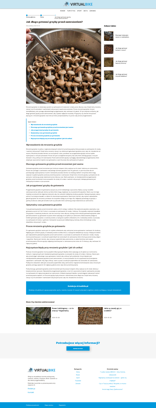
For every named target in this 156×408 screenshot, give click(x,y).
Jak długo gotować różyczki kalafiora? (121, 75)
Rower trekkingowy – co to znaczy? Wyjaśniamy (63, 309)
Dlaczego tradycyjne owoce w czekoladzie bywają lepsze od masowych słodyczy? (122, 36)
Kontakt (31, 392)
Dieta (86, 11)
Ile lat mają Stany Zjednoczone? (112, 389)
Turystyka (71, 11)
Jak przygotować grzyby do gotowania (44, 130)
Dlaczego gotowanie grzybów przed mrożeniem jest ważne (52, 127)
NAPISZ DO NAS (78, 348)
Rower (62, 11)
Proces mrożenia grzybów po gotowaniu (45, 136)
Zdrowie (92, 11)
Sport (79, 11)
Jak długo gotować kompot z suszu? (121, 49)
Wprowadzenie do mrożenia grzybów (44, 124)
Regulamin (62, 405)
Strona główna (30, 17)
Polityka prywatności (32, 405)
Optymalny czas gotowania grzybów (44, 133)
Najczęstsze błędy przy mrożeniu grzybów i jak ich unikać (51, 138)
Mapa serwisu (49, 405)
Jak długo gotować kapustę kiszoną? (121, 62)
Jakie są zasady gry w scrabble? (112, 309)
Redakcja (31, 388)
